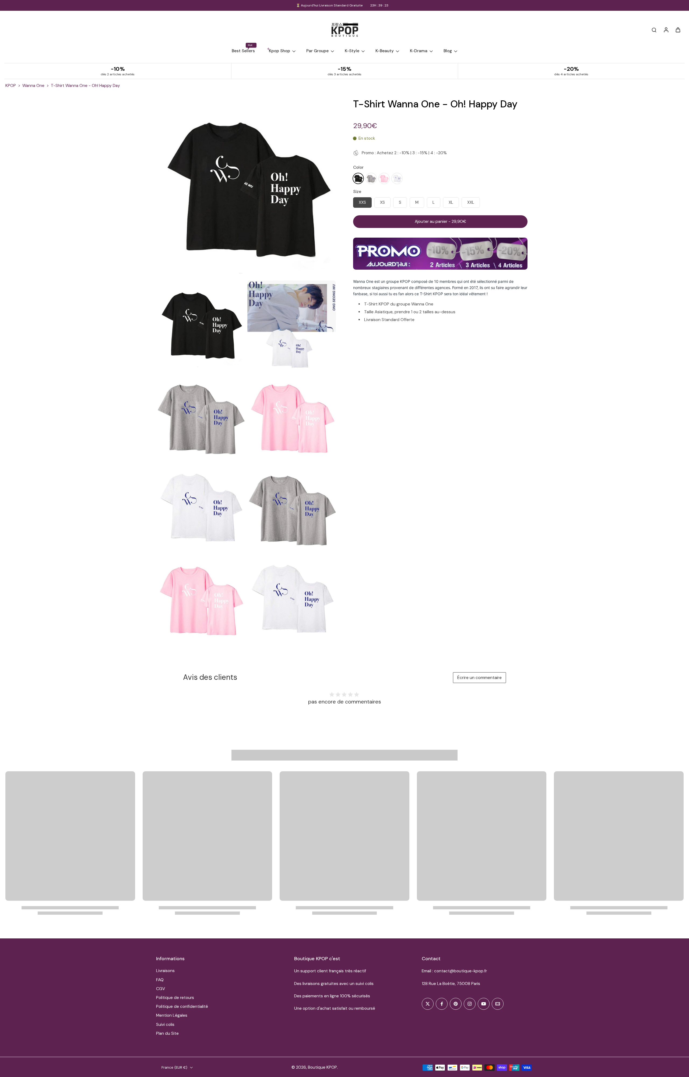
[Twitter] (428, 1004)
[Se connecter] (666, 29)
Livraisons (165, 970)
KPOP (10, 85)
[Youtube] (484, 1004)
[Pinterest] (456, 1004)
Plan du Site (167, 1033)
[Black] (358, 178)
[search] (654, 29)
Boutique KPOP (322, 1067)
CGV (160, 988)
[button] (440, 221)
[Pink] (384, 178)
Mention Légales (171, 1015)
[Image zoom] (246, 188)
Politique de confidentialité (182, 1006)
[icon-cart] (678, 29)
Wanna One (33, 85)
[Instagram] (470, 1004)
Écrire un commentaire (479, 677)
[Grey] (371, 178)
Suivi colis (165, 1024)
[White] (397, 178)
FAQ (160, 980)
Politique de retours (175, 997)
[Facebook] (442, 1004)
